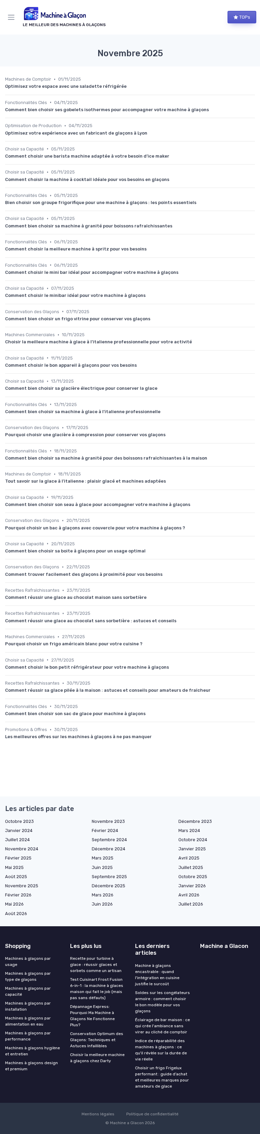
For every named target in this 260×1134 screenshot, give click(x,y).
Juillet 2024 (17, 839)
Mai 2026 (14, 904)
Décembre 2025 (108, 885)
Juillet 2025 (190, 867)
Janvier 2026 (192, 885)
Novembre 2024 (21, 848)
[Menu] (12, 17)
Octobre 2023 (19, 821)
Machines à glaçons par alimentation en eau (28, 1021)
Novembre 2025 (21, 885)
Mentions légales (98, 1114)
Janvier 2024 (18, 830)
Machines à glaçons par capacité (28, 991)
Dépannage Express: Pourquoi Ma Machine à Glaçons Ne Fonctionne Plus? (92, 1015)
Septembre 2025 (109, 876)
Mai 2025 (14, 867)
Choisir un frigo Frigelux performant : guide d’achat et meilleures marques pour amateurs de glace (162, 1077)
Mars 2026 (102, 894)
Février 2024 (105, 830)
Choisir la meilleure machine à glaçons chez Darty (97, 1057)
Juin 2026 (102, 904)
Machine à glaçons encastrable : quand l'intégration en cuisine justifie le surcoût (157, 974)
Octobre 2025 (192, 876)
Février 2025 (18, 857)
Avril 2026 (188, 894)
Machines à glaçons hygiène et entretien (32, 1051)
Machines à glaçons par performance (28, 1036)
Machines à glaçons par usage (28, 961)
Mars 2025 (102, 857)
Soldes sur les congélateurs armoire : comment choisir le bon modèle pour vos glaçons (162, 1001)
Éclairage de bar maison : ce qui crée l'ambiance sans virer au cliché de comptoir (162, 1025)
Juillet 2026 (190, 904)
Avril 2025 (188, 857)
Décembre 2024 (108, 848)
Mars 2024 (189, 830)
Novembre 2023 (108, 821)
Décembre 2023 (195, 821)
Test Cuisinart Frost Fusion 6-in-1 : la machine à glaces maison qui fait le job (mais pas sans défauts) (96, 988)
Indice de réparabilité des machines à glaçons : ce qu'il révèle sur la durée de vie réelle (161, 1049)
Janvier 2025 (192, 848)
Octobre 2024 (192, 839)
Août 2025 (16, 876)
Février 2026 (18, 894)
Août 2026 (16, 913)
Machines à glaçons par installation (28, 1006)
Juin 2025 (102, 867)
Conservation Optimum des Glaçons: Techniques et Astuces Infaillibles (96, 1039)
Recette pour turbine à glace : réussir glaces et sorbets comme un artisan (96, 964)
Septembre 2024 (109, 839)
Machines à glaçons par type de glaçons (28, 976)
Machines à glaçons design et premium (31, 1065)
